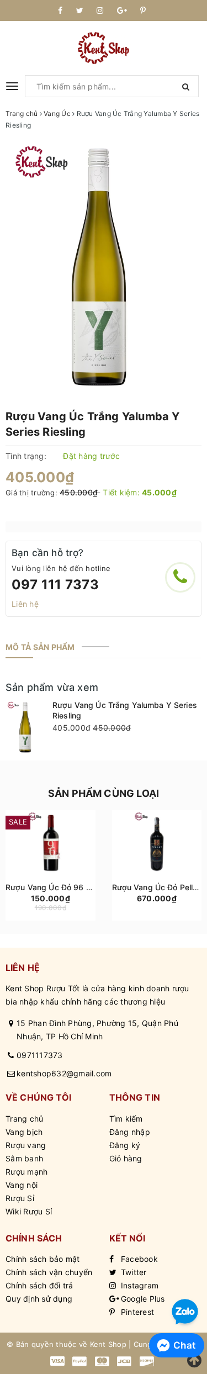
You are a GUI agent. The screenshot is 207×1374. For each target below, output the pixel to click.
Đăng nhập (129, 1132)
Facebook (138, 1259)
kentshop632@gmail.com (64, 1073)
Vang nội (22, 1185)
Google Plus (142, 1298)
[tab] (40, 647)
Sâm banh (24, 1158)
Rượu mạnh (26, 1171)
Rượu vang (26, 1145)
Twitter (133, 1272)
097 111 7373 (55, 585)
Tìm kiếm (126, 1118)
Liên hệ (25, 604)
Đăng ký (125, 1145)
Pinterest (137, 1312)
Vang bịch (24, 1132)
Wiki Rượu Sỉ (29, 1211)
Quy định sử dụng (39, 1298)
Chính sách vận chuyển (49, 1272)
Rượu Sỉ (20, 1198)
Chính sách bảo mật (43, 1259)
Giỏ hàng (125, 1158)
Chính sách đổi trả (39, 1285)
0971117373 (40, 1055)
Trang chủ (24, 1118)
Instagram (139, 1285)
